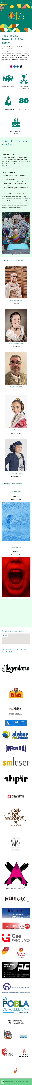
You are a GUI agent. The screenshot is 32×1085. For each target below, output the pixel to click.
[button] (2, 2)
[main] (16, 47)
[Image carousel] (16, 233)
